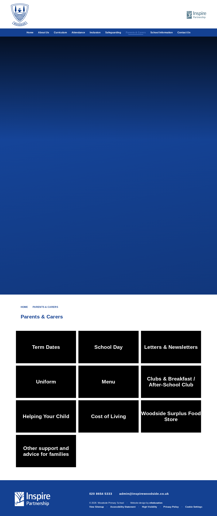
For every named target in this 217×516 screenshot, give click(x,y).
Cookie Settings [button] (193, 507)
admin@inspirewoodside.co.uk (144, 493)
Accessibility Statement (123, 507)
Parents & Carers (45, 307)
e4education (155, 503)
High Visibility (149, 507)
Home (24, 307)
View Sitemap (96, 507)
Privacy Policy (171, 507)
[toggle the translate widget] (173, 15)
